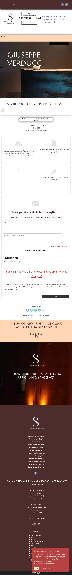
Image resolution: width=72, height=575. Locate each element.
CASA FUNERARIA (36, 535)
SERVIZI (33, 539)
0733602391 (38, 499)
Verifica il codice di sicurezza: (35, 251)
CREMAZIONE (34, 543)
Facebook (37, 473)
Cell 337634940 (37, 518)
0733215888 (38, 513)
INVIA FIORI (34, 545)
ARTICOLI (33, 537)
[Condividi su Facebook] (62, 4)
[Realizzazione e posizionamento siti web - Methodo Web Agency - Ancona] (36, 573)
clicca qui (51, 563)
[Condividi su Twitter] (66, 4)
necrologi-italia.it (44, 315)
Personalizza (43, 568)
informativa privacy (20, 284)
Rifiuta (50, 568)
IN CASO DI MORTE (36, 541)
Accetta (36, 568)
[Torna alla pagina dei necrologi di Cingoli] (3, 111)
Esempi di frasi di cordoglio (59, 246)
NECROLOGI (34, 548)
